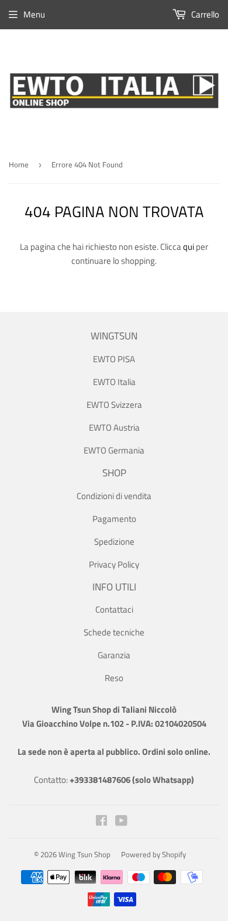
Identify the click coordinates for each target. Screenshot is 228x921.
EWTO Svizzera (114, 404)
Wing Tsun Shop (84, 854)
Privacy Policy (114, 564)
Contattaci (114, 609)
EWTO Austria (114, 427)
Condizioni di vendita (114, 496)
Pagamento (114, 518)
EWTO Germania (114, 450)
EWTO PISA (114, 359)
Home (19, 164)
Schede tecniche (114, 632)
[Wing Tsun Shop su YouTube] (121, 822)
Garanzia (114, 655)
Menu (34, 14)
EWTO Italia (114, 382)
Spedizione (114, 541)
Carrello (204, 14)
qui (188, 246)
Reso (114, 678)
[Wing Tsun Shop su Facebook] (101, 822)
